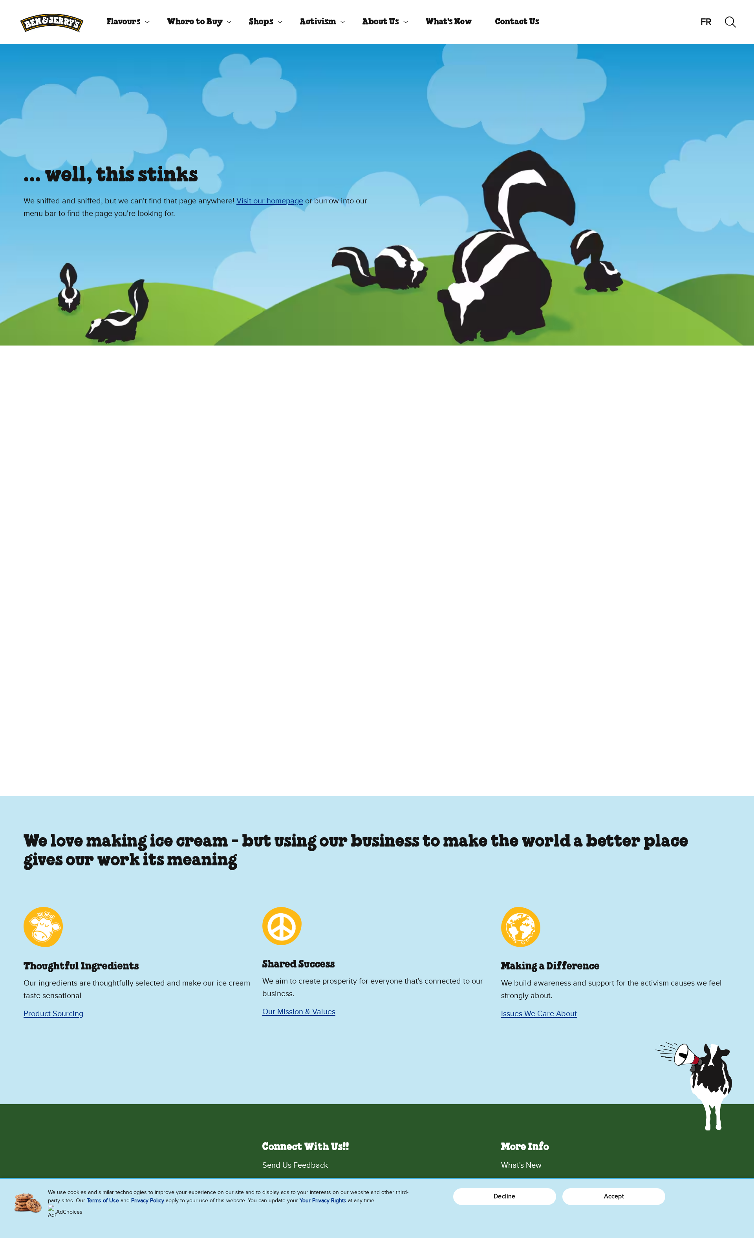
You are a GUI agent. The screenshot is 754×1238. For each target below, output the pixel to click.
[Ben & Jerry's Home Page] (51, 22)
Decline (504, 1196)
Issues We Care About (539, 1014)
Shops (261, 22)
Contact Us (517, 22)
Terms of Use (103, 1200)
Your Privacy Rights (323, 1200)
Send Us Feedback (295, 1165)
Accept (614, 1196)
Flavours (124, 22)
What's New (449, 22)
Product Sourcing (53, 1014)
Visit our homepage (269, 201)
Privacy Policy (147, 1200)
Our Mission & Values (298, 1012)
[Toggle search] (730, 22)
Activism (318, 22)
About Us (380, 22)
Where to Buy (195, 22)
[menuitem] (125, 22)
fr (706, 21)
